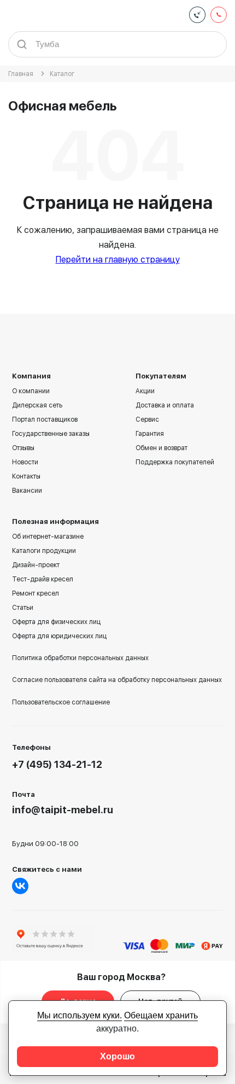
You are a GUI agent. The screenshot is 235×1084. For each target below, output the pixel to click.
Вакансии (27, 490)
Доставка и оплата (165, 405)
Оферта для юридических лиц (59, 636)
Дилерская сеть (37, 405)
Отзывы (23, 448)
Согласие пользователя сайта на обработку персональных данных (117, 680)
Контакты (26, 476)
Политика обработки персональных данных (80, 658)
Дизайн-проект (36, 565)
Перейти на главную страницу (118, 259)
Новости (25, 462)
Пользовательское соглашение (61, 702)
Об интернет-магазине (48, 536)
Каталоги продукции (44, 551)
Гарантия (150, 434)
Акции (145, 391)
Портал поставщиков (45, 419)
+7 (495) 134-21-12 (57, 764)
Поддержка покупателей (175, 462)
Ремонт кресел (35, 593)
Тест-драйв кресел (42, 579)
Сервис (147, 419)
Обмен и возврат (161, 448)
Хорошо (117, 1056)
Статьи (22, 607)
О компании (31, 391)
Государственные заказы (51, 434)
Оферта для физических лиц (56, 622)
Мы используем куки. (79, 1015)
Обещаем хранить (161, 1015)
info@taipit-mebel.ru (62, 809)
